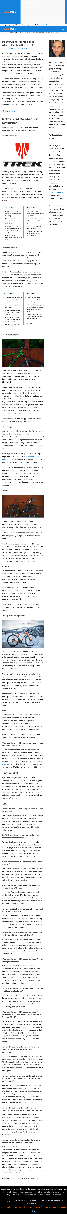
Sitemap (52, 1207)
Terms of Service (41, 1207)
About (3, 1207)
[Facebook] (32, 1211)
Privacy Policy (28, 1207)
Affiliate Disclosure (14, 1207)
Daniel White (35, 1178)
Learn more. (49, 25)
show (13, 111)
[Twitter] (34, 1211)
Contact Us (61, 1207)
